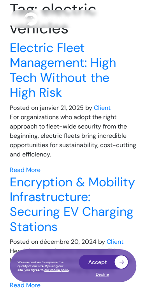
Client (102, 108)
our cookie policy (56, 270)
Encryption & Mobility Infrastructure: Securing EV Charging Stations (72, 204)
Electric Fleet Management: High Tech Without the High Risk (63, 70)
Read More (25, 170)
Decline (102, 274)
